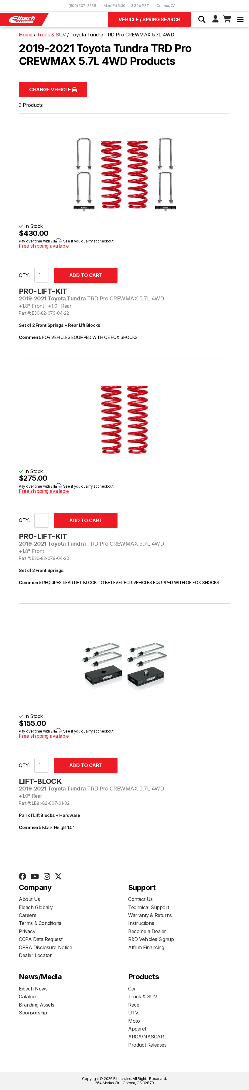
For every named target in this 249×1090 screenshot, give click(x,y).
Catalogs (28, 996)
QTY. (24, 275)
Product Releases (147, 1045)
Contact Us (140, 899)
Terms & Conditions (40, 923)
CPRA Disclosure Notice (45, 947)
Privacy (27, 931)
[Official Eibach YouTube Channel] (35, 876)
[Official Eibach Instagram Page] (47, 876)
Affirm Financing (146, 947)
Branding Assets (36, 1004)
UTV (133, 1012)
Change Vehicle (50, 89)
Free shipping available (44, 245)
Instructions (141, 923)
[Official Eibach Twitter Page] (58, 876)
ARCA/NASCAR (146, 1036)
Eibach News (33, 988)
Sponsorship (33, 1012)
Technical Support (148, 907)
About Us (29, 899)
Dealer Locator (35, 955)
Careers (27, 915)
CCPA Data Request (40, 939)
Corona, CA (166, 5)
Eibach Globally (36, 907)
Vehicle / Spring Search (149, 19)
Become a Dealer (147, 931)
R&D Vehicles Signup (151, 939)
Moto (134, 1021)
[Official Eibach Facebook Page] (22, 876)
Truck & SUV (142, 996)
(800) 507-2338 (82, 5)
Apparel (137, 1028)
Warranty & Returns (150, 915)
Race (133, 1004)
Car (132, 988)
